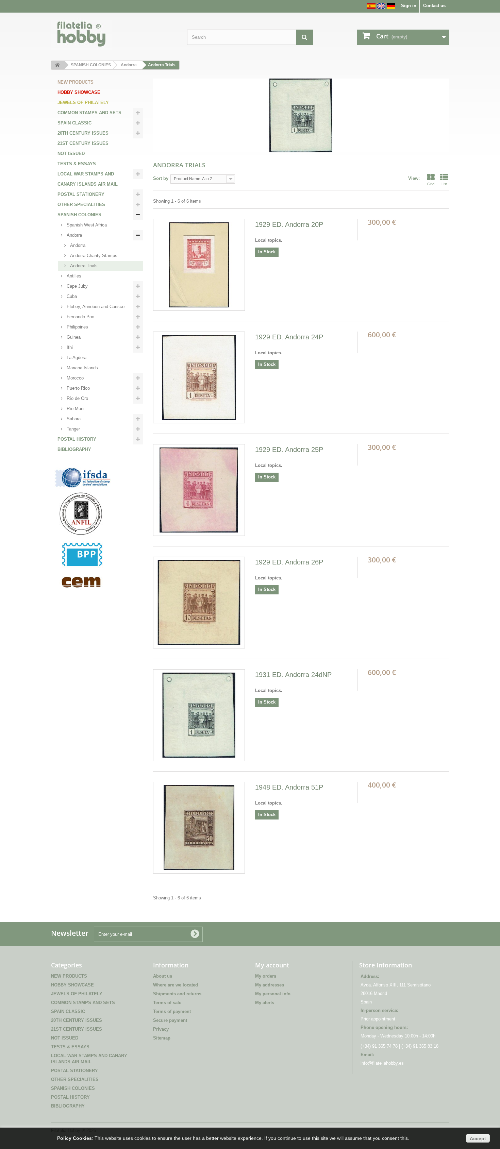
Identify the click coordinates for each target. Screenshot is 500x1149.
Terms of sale (167, 1002)
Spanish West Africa (86, 224)
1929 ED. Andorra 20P (289, 224)
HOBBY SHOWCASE (78, 92)
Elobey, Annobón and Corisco (94, 306)
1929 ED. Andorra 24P (289, 337)
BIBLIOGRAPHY (74, 449)
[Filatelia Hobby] (114, 34)
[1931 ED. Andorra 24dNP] (198, 715)
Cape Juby (76, 286)
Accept (478, 1138)
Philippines (76, 327)
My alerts (264, 1002)
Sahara (73, 418)
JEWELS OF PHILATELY (83, 102)
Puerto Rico (77, 388)
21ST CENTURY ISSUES (83, 143)
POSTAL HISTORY (76, 439)
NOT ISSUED (71, 153)
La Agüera (75, 357)
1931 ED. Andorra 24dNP (293, 674)
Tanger (72, 429)
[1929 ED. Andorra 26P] (198, 602)
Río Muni (74, 408)
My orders (265, 976)
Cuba (71, 296)
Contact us (434, 5)
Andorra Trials (83, 265)
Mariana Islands (81, 367)
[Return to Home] (57, 65)
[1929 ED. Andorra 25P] (198, 490)
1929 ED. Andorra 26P (289, 562)
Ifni (69, 347)
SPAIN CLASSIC (74, 122)
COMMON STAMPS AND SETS (89, 112)
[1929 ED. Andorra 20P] (198, 264)
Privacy (161, 1029)
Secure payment (170, 1020)
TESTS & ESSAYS (76, 163)
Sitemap (161, 1038)
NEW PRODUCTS (75, 82)
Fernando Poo (79, 316)
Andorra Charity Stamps (93, 255)
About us (162, 976)
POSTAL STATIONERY (80, 194)
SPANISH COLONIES (79, 214)
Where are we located (175, 984)
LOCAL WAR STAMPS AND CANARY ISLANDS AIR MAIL (87, 179)
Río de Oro (76, 398)
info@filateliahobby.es (382, 1063)
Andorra (73, 235)
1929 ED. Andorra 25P (289, 449)
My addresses (269, 984)
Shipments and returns (177, 993)
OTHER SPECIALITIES (81, 204)
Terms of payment (172, 1011)
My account (272, 965)
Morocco (74, 378)
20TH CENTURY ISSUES (83, 133)
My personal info (272, 993)
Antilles (73, 275)
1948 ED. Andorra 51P (289, 787)
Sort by (160, 178)
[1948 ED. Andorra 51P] (198, 827)
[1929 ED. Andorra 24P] (198, 377)
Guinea (73, 337)
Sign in (408, 5)
